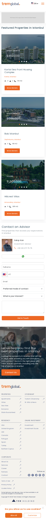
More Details (12, 88)
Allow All (13, 515)
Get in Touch (23, 318)
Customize (32, 515)
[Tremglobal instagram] (40, 475)
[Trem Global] (23, 387)
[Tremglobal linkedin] (29, 475)
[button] (5, 274)
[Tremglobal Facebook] (32, 475)
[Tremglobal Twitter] (36, 475)
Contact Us (11, 372)
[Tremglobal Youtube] (43, 475)
